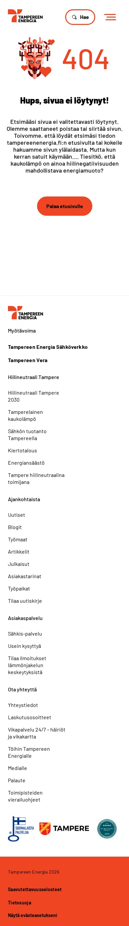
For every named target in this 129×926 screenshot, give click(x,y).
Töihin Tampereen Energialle (29, 752)
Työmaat (17, 539)
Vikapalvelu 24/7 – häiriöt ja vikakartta (36, 732)
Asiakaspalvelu (25, 618)
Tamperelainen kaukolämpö (25, 415)
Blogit (15, 527)
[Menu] (112, 17)
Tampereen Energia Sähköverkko (48, 347)
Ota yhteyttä (22, 689)
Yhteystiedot (23, 705)
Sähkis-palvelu (25, 633)
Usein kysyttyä (24, 646)
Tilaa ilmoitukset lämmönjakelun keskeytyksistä (27, 665)
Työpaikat (19, 588)
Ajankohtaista (24, 499)
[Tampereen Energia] (25, 15)
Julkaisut (18, 564)
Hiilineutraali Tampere (33, 377)
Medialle (17, 768)
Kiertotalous (22, 450)
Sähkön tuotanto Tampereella (27, 434)
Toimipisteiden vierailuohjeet (25, 796)
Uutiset (16, 514)
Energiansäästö (26, 462)
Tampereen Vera (27, 360)
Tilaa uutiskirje (25, 600)
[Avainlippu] (21, 829)
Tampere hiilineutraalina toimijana (36, 478)
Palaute (16, 780)
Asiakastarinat (24, 576)
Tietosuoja (19, 902)
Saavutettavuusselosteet (35, 889)
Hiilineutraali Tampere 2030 (33, 396)
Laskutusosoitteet (29, 717)
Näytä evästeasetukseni (32, 915)
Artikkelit (18, 551)
